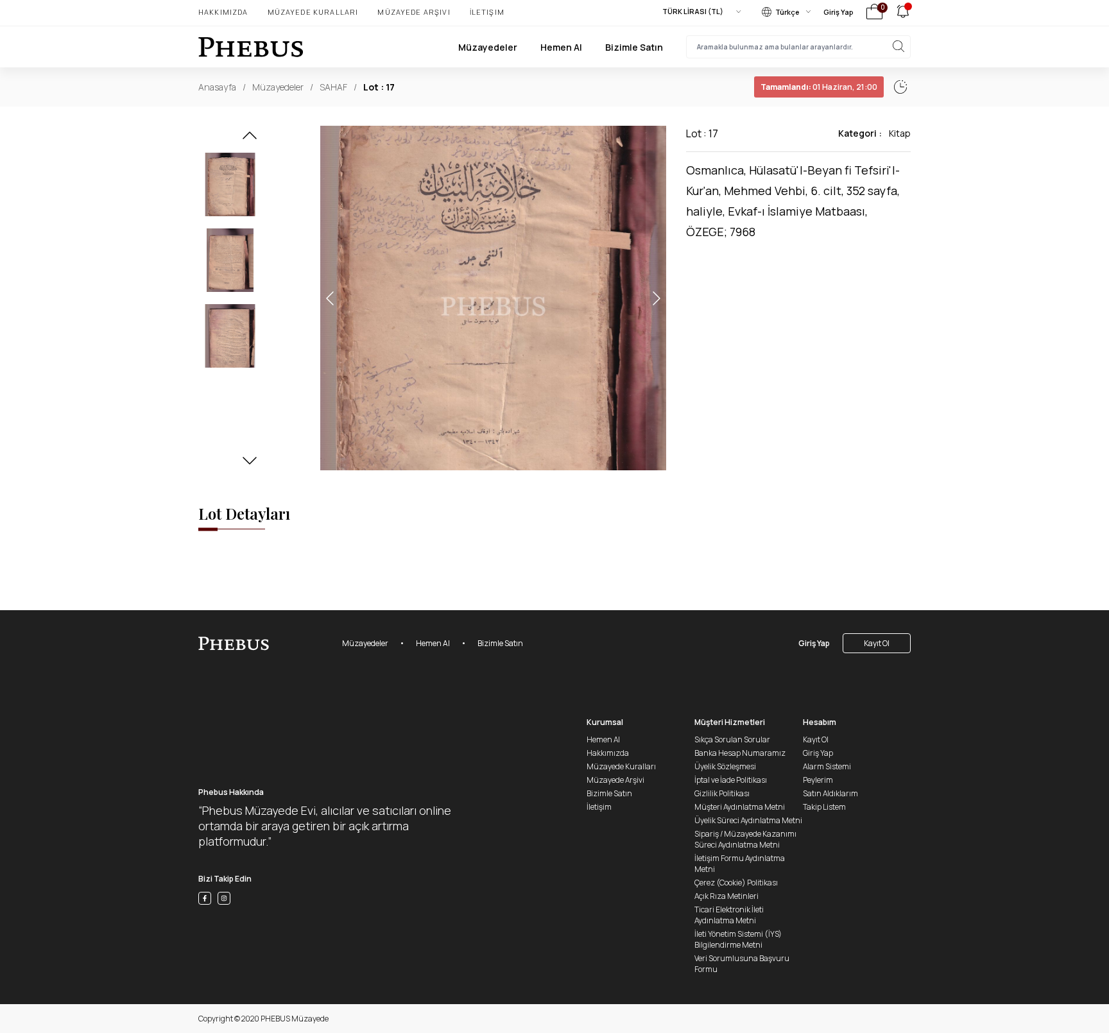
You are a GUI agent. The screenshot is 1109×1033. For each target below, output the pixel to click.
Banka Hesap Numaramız (740, 752)
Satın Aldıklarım (830, 793)
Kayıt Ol (877, 643)
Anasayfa (217, 87)
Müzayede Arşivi (413, 12)
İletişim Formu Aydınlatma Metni (739, 864)
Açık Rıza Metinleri (726, 896)
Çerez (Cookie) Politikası (736, 882)
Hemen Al (561, 47)
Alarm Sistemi (827, 766)
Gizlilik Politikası (722, 793)
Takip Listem (824, 806)
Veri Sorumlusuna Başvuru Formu (741, 964)
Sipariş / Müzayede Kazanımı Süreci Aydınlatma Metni (745, 839)
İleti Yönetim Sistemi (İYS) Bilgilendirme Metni (738, 939)
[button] (249, 139)
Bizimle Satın (634, 47)
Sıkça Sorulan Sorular (732, 739)
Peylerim (818, 779)
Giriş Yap (838, 12)
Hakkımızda (223, 12)
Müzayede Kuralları (313, 12)
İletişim (487, 12)
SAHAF (333, 87)
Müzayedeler (487, 47)
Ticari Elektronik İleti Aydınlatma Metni (729, 915)
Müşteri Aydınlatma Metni (739, 806)
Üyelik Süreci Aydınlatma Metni (748, 820)
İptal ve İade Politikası (730, 779)
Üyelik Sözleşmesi (725, 766)
